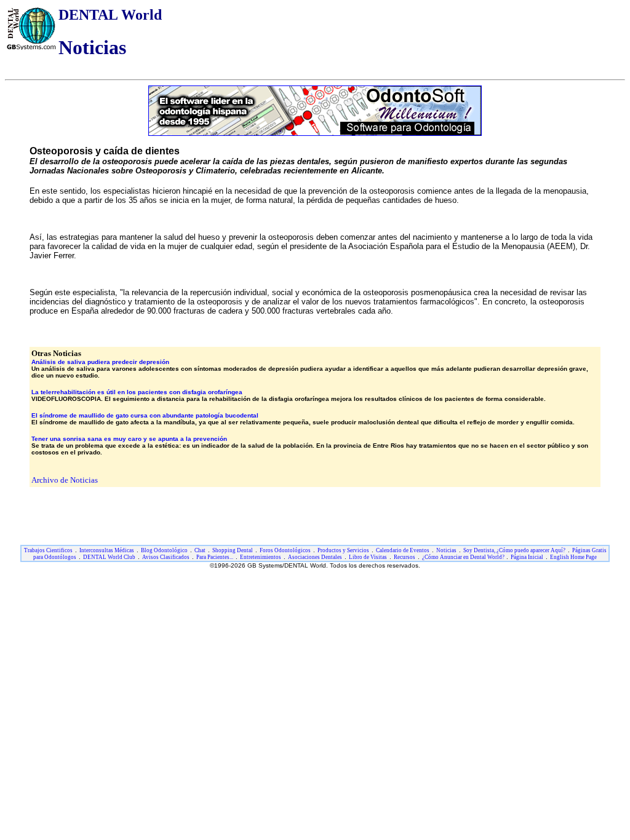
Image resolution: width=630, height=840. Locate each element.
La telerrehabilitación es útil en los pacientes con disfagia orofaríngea (136, 392)
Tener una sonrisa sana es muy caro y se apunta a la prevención (129, 438)
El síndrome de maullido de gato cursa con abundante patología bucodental (144, 415)
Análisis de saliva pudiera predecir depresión (100, 362)
